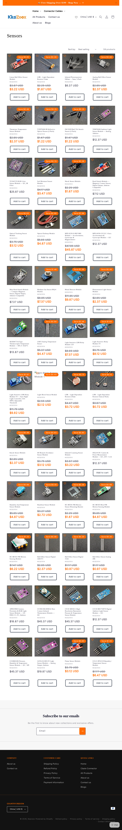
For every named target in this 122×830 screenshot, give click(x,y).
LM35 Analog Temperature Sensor (46, 343)
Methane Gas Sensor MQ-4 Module (46, 290)
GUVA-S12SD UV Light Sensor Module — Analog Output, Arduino (46, 663)
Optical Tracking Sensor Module (18, 234)
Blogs (83, 787)
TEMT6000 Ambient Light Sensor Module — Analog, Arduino (102, 131)
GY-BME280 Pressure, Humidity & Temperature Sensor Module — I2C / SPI (19, 663)
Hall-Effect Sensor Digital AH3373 (46, 558)
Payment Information (54, 782)
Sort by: (72, 49)
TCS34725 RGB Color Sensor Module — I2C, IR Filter (19, 183)
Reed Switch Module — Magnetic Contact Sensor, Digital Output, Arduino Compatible (102, 184)
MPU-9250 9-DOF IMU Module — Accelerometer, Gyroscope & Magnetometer (74, 236)
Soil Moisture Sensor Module (44, 182)
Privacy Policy (51, 773)
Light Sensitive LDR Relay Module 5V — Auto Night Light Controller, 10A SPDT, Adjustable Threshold (19, 399)
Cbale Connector (89, 768)
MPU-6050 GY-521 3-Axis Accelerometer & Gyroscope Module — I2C (102, 235)
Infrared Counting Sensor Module (74, 454)
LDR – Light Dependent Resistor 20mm (73, 396)
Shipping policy (108, 819)
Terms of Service (52, 778)
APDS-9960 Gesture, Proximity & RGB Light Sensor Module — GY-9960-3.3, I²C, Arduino (18, 612)
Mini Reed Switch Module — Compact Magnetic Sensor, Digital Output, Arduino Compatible (19, 293)
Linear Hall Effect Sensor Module (19, 78)
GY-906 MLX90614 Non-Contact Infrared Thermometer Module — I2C (46, 612)
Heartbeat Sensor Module (46, 505)
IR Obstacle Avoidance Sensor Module (45, 454)
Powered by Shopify (44, 819)
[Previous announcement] (6, 2)
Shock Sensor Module (72, 181)
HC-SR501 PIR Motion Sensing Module (18, 558)
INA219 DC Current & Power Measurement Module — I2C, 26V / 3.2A (102, 455)
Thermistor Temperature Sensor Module (18, 130)
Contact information (106, 821)
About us (11, 764)
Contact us (12, 768)
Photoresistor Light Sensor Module (102, 290)
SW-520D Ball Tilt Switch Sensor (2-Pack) (74, 130)
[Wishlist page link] (76, 17)
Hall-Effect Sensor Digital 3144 (74, 558)
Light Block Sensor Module (47, 395)
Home (83, 764)
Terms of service (92, 819)
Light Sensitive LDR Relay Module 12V (74, 344)
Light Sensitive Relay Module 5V (100, 343)
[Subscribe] (82, 731)
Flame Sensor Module (72, 661)
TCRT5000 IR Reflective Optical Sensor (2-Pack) (46, 130)
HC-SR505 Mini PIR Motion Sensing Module (101, 506)
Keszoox (31, 819)
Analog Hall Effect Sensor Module (102, 78)
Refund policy (61, 819)
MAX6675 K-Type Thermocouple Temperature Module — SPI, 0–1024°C (19, 344)
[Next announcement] (116, 2)
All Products (86, 773)
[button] (36, 11)
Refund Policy (50, 768)
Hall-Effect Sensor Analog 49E (102, 558)
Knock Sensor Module (17, 453)
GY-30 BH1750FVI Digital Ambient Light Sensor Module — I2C (102, 611)
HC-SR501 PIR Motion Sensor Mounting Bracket (74, 506)
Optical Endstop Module (46, 233)
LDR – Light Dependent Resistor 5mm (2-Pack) (101, 396)
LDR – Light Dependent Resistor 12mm (45, 78)
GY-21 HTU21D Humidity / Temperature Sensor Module (102, 663)
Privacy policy (76, 819)
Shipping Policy (51, 764)
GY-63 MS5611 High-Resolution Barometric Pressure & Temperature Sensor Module (73, 612)
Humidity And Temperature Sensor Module (19, 506)
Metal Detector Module (73, 289)
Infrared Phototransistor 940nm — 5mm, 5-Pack (73, 78)
